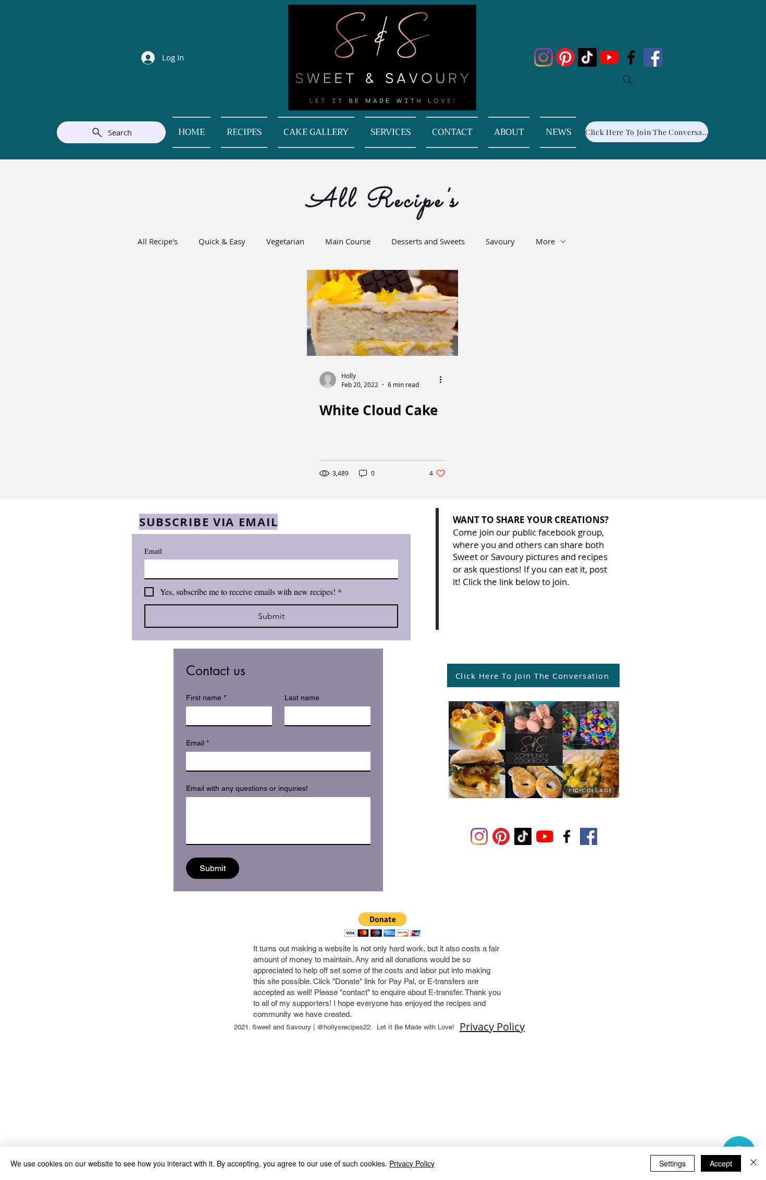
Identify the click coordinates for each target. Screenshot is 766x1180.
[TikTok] (587, 57)
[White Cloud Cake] (382, 313)
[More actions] (444, 380)
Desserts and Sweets (428, 241)
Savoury (500, 241)
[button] (382, 924)
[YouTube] (609, 57)
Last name (302, 697)
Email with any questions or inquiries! (247, 788)
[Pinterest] (565, 57)
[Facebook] (631, 57)
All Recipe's (158, 241)
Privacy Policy (492, 1027)
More (545, 241)
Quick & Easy (222, 241)
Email (153, 550)
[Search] (627, 80)
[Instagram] (543, 57)
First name (206, 697)
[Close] (753, 1163)
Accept (721, 1163)
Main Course (347, 241)
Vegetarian (285, 241)
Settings (672, 1163)
